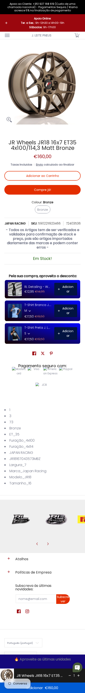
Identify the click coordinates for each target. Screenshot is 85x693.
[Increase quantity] (78, 675)
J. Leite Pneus (41, 35)
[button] (77, 35)
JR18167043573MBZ (25, 458)
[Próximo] (48, 544)
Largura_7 (17, 464)
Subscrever (63, 599)
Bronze (15, 428)
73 (11, 422)
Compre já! (42, 190)
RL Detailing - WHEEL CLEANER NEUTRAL (38, 287)
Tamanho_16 (20, 483)
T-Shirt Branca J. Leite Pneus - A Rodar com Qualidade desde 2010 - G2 (38, 305)
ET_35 (14, 434)
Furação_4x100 (22, 440)
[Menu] (7, 35)
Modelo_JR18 (20, 477)
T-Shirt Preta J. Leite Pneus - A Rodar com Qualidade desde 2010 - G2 (38, 327)
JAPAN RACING (15, 223)
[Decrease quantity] (70, 675)
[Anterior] (37, 544)
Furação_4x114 (21, 446)
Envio (39, 164)
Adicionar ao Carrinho (42, 176)
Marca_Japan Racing (27, 471)
